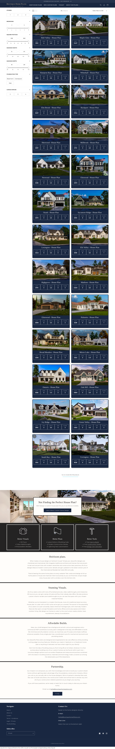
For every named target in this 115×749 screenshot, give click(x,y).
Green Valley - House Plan (89, 422)
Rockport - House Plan (90, 108)
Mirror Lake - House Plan (90, 352)
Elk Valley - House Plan (89, 247)
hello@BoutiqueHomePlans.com (69, 717)
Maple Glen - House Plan (90, 38)
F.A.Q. (58, 693)
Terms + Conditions (12, 718)
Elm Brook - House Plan (51, 108)
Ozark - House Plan (51, 212)
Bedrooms (10, 21)
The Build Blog (11, 724)
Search (9, 710)
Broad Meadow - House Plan (51, 352)
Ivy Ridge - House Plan (51, 422)
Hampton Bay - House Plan (51, 73)
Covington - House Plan (89, 457)
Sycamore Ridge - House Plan (90, 212)
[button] (73, 5)
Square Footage (12, 34)
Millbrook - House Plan (89, 143)
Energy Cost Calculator (94, 546)
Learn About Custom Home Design (57, 510)
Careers (9, 715)
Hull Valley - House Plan (51, 38)
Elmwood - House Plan (90, 178)
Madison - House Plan (89, 282)
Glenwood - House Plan (51, 317)
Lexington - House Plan (51, 247)
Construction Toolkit (94, 544)
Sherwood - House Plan (51, 143)
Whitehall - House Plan (89, 73)
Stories (9, 10)
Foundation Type (12, 74)
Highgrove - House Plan (51, 282)
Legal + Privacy (11, 721)
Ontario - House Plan (51, 387)
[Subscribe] (33, 733)
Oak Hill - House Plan (89, 387)
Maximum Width (12, 48)
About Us (9, 713)
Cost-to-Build (94, 542)
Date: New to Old (98, 10)
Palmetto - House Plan (90, 317)
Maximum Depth (12, 61)
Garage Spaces (11, 89)
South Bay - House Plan (51, 457)
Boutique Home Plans (59, 743)
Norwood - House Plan (51, 178)
